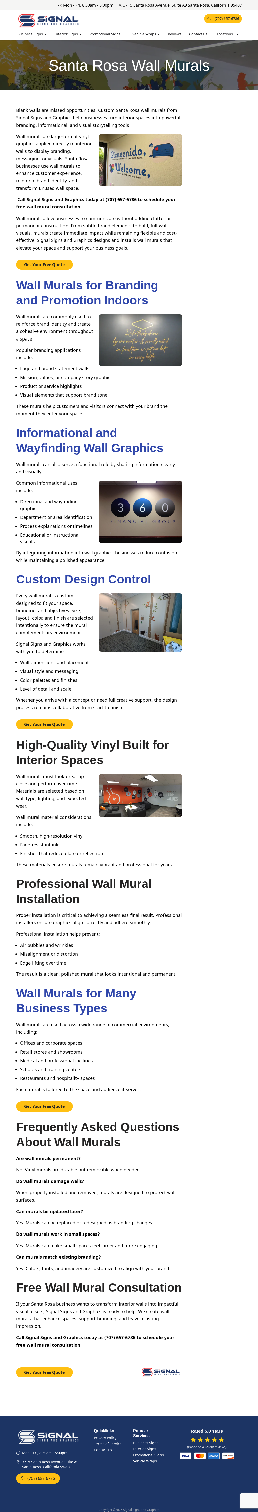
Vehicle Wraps (144, 34)
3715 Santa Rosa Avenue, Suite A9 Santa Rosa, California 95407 (182, 5)
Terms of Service (108, 1443)
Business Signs (30, 34)
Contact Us (198, 34)
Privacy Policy (105, 1437)
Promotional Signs (105, 34)
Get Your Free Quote (44, 264)
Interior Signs (66, 34)
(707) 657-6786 (227, 18)
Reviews (174, 34)
